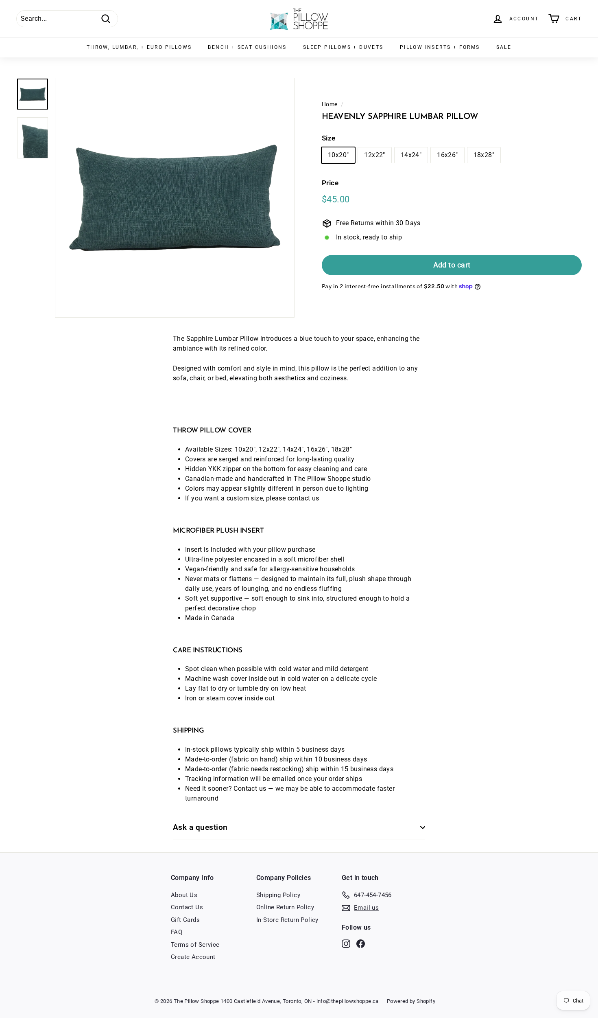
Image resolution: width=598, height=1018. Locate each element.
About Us (184, 895)
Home (330, 104)
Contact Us (187, 907)
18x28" (484, 155)
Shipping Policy (278, 895)
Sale (504, 47)
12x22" (374, 155)
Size (329, 138)
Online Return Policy (285, 907)
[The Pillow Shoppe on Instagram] (346, 943)
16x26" (447, 155)
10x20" (338, 155)
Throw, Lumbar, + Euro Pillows (139, 47)
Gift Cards (185, 920)
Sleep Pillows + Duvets (343, 47)
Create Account (193, 957)
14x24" (411, 155)
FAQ (176, 932)
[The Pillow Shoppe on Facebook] (360, 943)
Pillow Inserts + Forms (440, 47)
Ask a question (200, 827)
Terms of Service (195, 944)
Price (330, 183)
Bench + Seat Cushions (247, 47)
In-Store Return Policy (287, 920)
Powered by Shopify (411, 1001)
